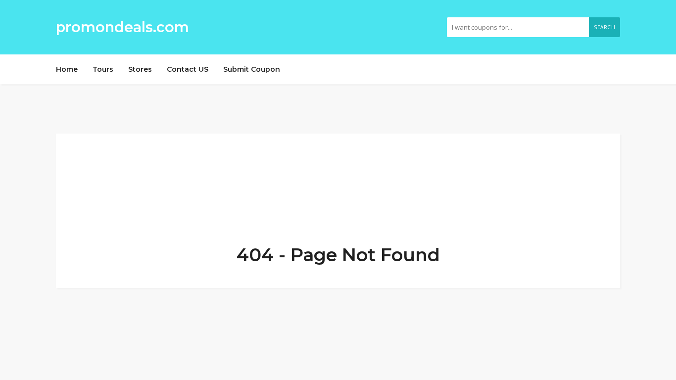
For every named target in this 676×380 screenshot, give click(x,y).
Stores (140, 69)
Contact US (187, 69)
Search (604, 27)
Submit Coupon (251, 69)
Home (67, 69)
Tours (103, 69)
